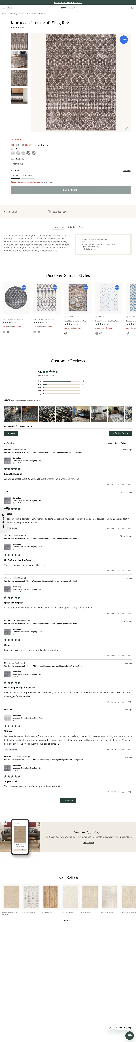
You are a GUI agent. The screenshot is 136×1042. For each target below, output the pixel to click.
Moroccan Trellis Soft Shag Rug (36, 14)
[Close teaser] (7, 508)
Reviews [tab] (10, 426)
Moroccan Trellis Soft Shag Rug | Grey (27, 462)
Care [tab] (80, 227)
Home (4, 14)
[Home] (68, 7)
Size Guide (127, 171)
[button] (18, 27)
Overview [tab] (58, 227)
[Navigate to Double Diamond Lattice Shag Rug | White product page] (108, 298)
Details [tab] (71, 227)
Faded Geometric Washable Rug (75, 321)
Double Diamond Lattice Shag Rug (106, 321)
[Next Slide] (130, 414)
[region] (68, 414)
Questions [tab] (26, 426)
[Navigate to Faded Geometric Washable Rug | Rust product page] (78, 298)
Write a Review (123, 434)
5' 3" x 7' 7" (27, 176)
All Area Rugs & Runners (16, 14)
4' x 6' (15, 176)
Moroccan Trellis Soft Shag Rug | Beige (28, 719)
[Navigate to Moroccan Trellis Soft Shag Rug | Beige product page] (47, 298)
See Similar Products (48, 182)
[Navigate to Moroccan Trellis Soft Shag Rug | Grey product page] (16, 298)
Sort (110, 443)
